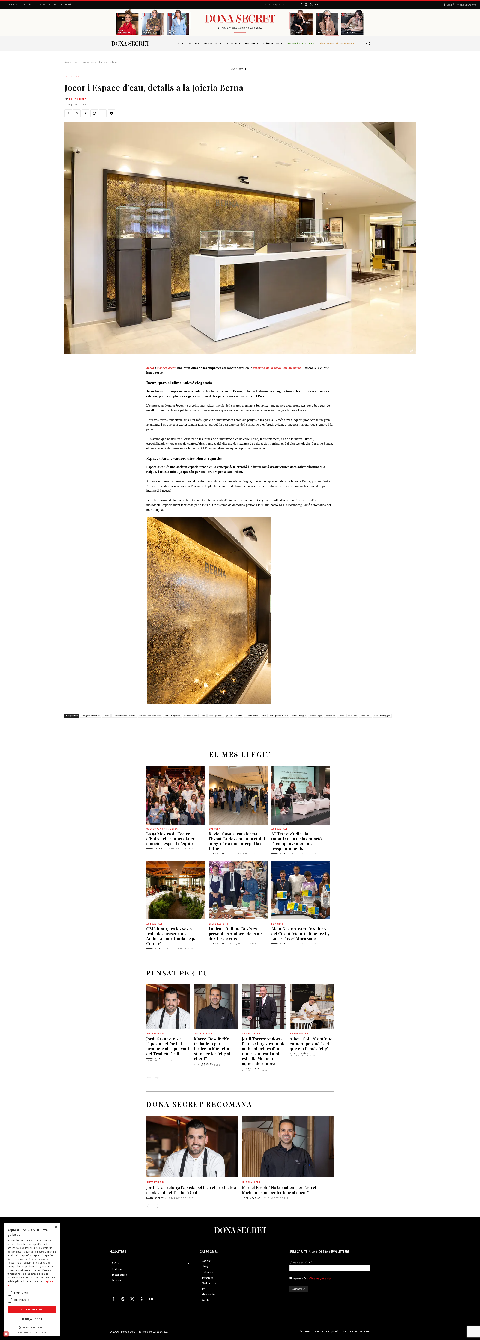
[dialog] (32, 1279)
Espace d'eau (190, 715)
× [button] (55, 1227)
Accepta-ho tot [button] (32, 1309)
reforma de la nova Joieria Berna (277, 368)
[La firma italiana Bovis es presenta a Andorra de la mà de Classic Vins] (238, 890)
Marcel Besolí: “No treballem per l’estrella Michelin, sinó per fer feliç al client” (212, 1048)
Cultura (215, 829)
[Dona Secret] (240, 1230)
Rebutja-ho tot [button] (32, 1319)
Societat (68, 62)
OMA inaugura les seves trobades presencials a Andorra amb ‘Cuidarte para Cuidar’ (173, 936)
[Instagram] (306, 4)
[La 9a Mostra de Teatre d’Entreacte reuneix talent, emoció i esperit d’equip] (175, 795)
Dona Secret (77, 98)
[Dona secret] (130, 43)
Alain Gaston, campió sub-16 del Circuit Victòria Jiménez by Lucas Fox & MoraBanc (300, 933)
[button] (368, 43)
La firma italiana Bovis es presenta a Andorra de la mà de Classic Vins (236, 933)
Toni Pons (366, 715)
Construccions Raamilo (124, 715)
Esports (277, 924)
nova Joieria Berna (279, 715)
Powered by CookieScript (32, 1332)
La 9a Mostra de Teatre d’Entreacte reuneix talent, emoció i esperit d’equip (172, 838)
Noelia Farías (203, 1063)
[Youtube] (316, 4)
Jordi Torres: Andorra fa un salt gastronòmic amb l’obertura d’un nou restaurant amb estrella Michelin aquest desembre (263, 1051)
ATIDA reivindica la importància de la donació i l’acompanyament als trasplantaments (297, 841)
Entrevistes (156, 1033)
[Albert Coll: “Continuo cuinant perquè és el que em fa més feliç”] (312, 1006)
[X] (311, 4)
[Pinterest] (85, 113)
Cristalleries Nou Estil (150, 715)
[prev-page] (149, 1077)
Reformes (330, 715)
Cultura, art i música (162, 829)
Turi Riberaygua (382, 715)
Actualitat (279, 829)
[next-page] (156, 1077)
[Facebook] (301, 4)
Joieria (239, 715)
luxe (264, 715)
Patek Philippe (299, 715)
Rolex (341, 715)
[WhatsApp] (94, 113)
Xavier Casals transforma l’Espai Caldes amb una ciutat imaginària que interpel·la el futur (237, 841)
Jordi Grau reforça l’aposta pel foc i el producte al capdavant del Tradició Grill (167, 1046)
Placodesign (316, 715)
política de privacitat (319, 1279)
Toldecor (352, 715)
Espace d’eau (166, 368)
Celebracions (218, 924)
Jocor (150, 368)
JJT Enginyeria (216, 715)
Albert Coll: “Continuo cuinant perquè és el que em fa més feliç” (311, 1044)
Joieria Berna (252, 715)
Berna (106, 715)
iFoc (203, 715)
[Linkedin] (102, 113)
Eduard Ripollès (172, 715)
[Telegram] (111, 113)
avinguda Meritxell (91, 715)
